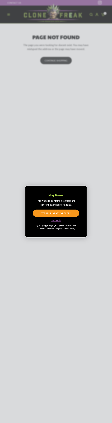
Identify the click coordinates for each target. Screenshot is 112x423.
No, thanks (56, 220)
